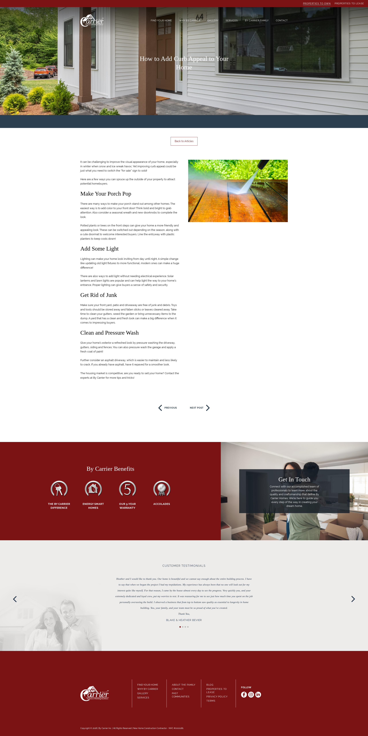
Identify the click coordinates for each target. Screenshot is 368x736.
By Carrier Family (257, 20)
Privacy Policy (217, 696)
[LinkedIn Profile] (258, 695)
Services (232, 20)
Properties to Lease (349, 3)
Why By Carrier (189, 20)
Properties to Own (317, 3)
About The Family (183, 684)
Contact (282, 20)
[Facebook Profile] (244, 695)
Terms (210, 700)
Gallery (212, 20)
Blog (209, 684)
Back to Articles (184, 141)
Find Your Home (161, 20)
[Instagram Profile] (251, 695)
